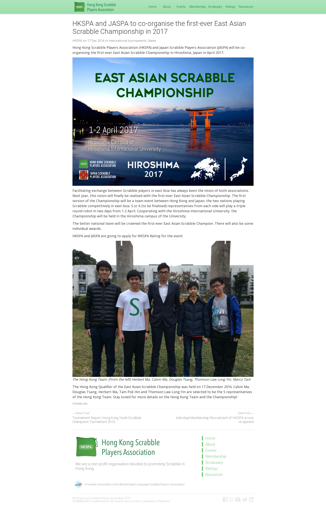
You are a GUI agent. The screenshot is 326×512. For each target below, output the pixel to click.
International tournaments (127, 41)
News (152, 41)
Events (181, 7)
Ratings (230, 7)
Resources (246, 7)
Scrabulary (215, 7)
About (167, 7)
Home (152, 7)
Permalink (80, 403)
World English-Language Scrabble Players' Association (152, 484)
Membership (197, 7)
